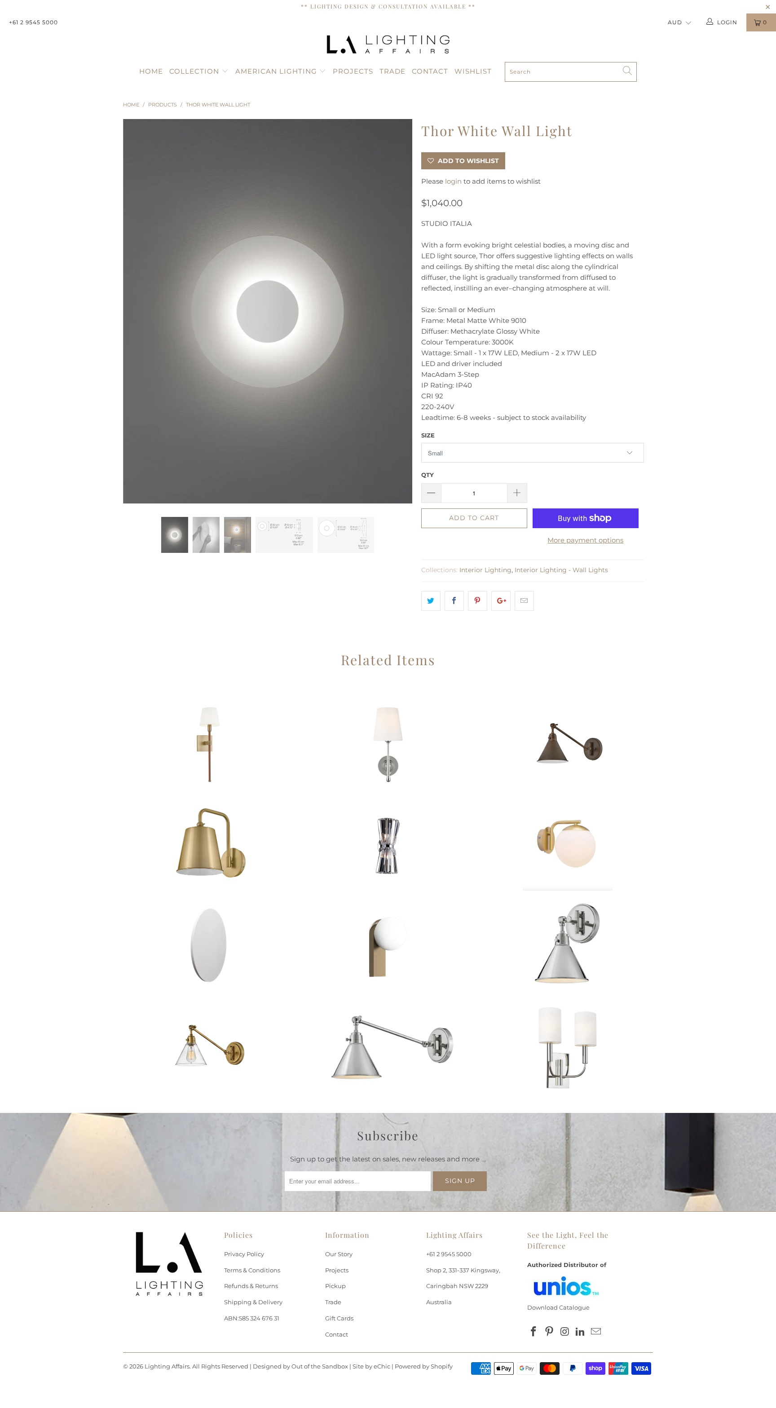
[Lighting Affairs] (388, 44)
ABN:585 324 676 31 (251, 1318)
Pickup (335, 1285)
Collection (195, 71)
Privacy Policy (244, 1254)
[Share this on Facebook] (454, 601)
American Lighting (277, 71)
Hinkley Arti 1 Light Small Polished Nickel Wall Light (567, 947)
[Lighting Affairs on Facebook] (534, 1332)
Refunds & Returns (251, 1285)
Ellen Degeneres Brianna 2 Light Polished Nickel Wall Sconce (567, 1048)
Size (428, 435)
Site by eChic (371, 1366)
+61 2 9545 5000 (33, 22)
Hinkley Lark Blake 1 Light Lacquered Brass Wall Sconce (208, 846)
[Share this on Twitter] (431, 601)
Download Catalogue (558, 1307)
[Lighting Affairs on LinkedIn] (580, 1332)
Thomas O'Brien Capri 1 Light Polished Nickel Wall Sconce (388, 745)
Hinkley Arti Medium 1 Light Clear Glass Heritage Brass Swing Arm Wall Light (208, 1048)
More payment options (585, 540)
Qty (427, 474)
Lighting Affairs (167, 1366)
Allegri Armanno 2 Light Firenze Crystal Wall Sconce (388, 846)
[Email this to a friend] (524, 601)
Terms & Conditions (252, 1270)
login (453, 181)
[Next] (397, 311)
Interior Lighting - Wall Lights (561, 570)
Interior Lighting (485, 570)
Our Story (339, 1254)
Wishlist (473, 71)
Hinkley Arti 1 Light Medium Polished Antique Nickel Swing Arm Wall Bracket (388, 1048)
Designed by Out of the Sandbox (300, 1366)
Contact (430, 71)
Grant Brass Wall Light (567, 846)
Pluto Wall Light (388, 947)
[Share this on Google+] (501, 601)
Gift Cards (339, 1318)
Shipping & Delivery (253, 1302)
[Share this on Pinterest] (477, 601)
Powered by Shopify (424, 1366)
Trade (392, 71)
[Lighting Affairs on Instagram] (565, 1332)
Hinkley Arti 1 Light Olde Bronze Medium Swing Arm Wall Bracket (567, 745)
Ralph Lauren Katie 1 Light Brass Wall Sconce (208, 745)
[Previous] (138, 311)
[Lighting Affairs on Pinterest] (549, 1332)
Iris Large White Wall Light (208, 947)
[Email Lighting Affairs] (596, 1332)
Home (151, 71)
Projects (353, 71)
